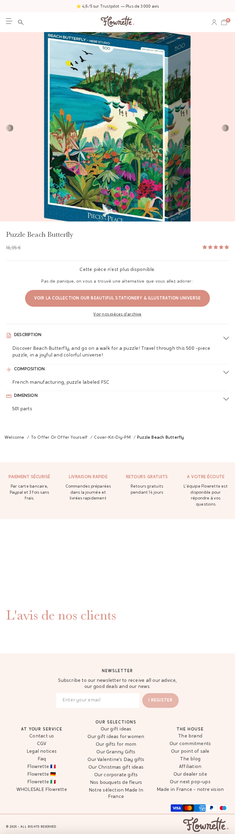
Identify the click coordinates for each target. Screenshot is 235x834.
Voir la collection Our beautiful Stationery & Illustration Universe (117, 298)
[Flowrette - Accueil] (117, 22)
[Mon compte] (214, 22)
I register (160, 700)
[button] (22, 22)
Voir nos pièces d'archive (117, 314)
